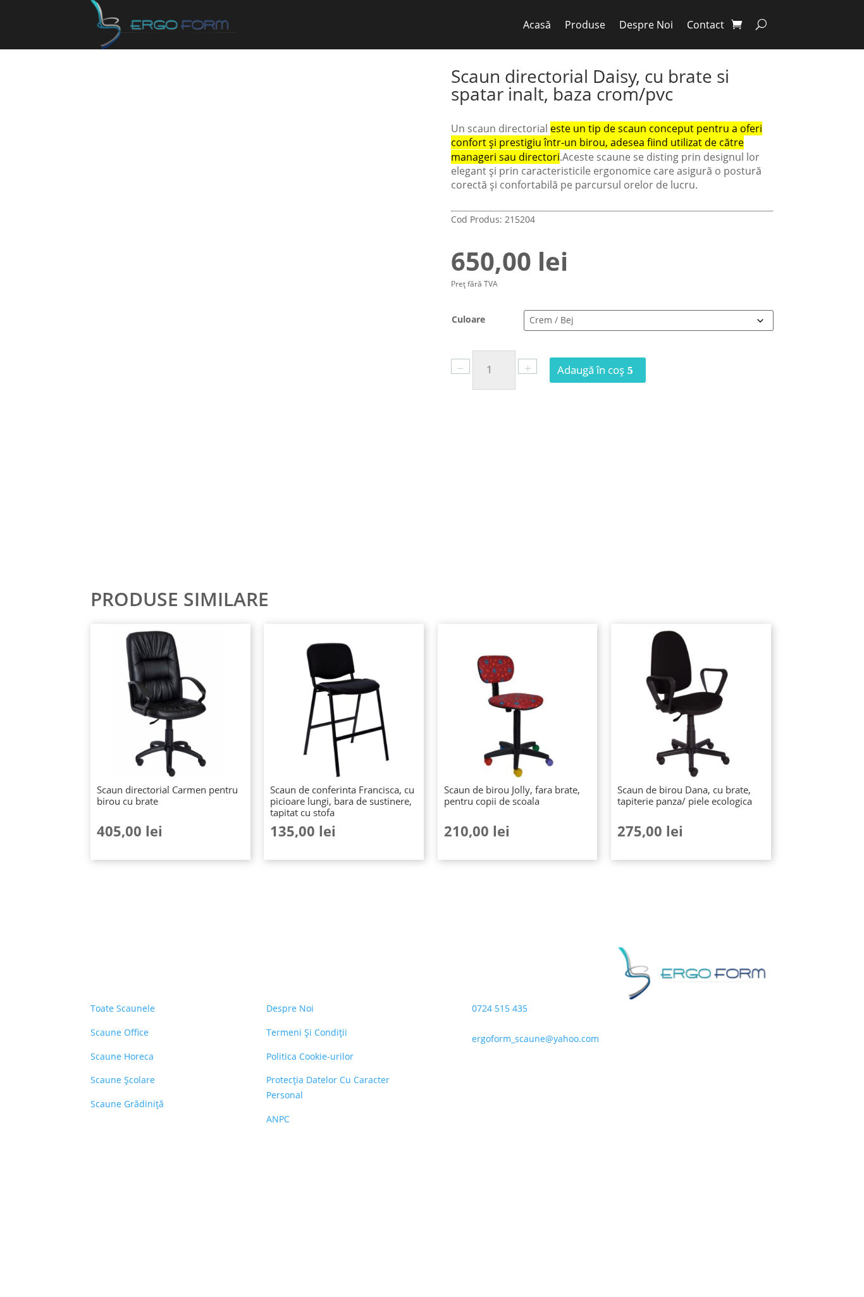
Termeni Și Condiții (306, 1032)
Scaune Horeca (122, 1056)
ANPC (278, 1119)
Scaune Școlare (122, 1080)
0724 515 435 (500, 1008)
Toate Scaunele (122, 1008)
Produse (585, 25)
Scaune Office (119, 1032)
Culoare (468, 319)
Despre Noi (646, 25)
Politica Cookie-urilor (310, 1056)
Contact (705, 25)
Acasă (537, 25)
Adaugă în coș (590, 370)
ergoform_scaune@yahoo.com (535, 1039)
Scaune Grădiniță (127, 1104)
